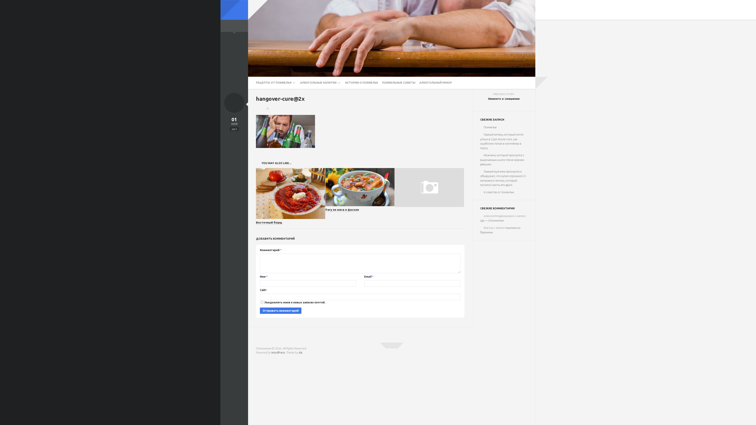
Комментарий (271, 250)
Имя (264, 276)
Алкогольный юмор (435, 82)
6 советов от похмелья (499, 192)
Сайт (263, 290)
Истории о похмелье (361, 82)
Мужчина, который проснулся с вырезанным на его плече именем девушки (502, 160)
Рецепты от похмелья (273, 82)
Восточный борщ (269, 222)
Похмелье (490, 127)
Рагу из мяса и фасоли (342, 209)
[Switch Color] (234, 10)
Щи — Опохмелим (492, 220)
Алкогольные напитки (318, 82)
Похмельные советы (398, 82)
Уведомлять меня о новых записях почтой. (294, 302)
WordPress (278, 352)
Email (368, 276)
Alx (300, 352)
